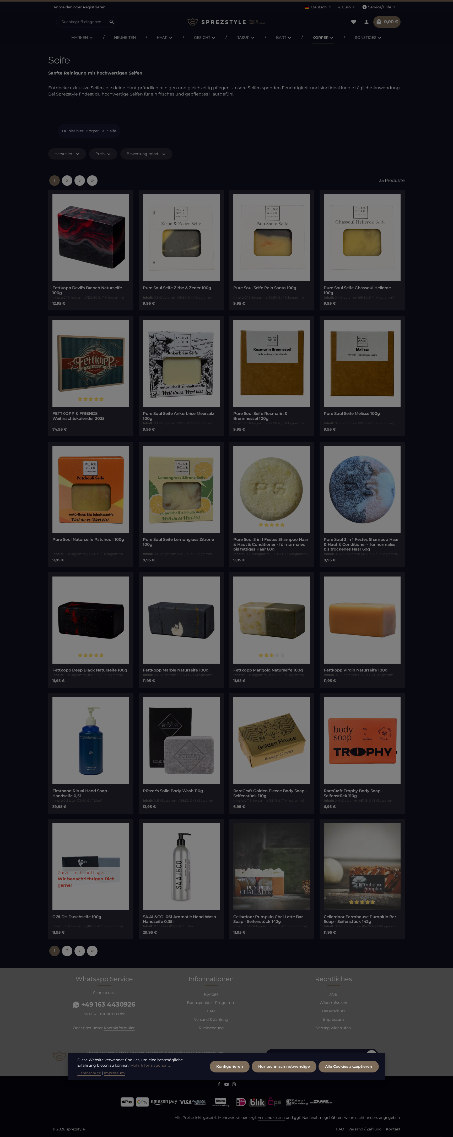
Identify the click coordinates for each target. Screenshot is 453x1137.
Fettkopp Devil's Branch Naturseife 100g (87, 290)
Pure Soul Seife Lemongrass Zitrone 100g (178, 542)
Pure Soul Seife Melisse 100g (352, 413)
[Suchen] (111, 22)
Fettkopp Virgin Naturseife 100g (355, 670)
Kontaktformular (119, 1027)
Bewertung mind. (143, 153)
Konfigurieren (229, 1066)
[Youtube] (227, 1085)
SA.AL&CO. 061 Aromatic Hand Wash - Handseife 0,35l (181, 919)
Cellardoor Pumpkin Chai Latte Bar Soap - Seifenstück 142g (268, 919)
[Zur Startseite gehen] (226, 22)
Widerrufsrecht (334, 1002)
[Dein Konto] (366, 22)
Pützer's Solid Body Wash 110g (173, 791)
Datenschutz (333, 1011)
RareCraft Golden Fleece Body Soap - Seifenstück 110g (270, 793)
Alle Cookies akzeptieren (348, 1066)
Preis (100, 153)
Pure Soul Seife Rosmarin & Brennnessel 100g (260, 416)
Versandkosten (271, 1117)
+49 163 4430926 (107, 1004)
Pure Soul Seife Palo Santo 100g (264, 287)
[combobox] (81, 22)
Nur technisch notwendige (284, 1066)
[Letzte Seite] (92, 180)
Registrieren (94, 7)
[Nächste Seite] (79, 180)
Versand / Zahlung (365, 1129)
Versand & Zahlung (211, 1019)
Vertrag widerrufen (333, 1027)
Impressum (333, 1019)
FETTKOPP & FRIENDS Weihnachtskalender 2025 (78, 416)
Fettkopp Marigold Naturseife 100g (268, 670)
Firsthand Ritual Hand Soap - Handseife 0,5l (81, 793)
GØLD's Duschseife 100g (76, 916)
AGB (333, 994)
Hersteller (63, 153)
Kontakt (211, 994)
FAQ (211, 1011)
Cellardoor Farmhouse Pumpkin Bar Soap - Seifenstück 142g (360, 919)
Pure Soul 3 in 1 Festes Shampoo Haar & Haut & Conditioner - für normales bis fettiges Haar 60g (270, 544)
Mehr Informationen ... (150, 1065)
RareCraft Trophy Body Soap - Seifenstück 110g (353, 793)
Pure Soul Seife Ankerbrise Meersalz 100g (178, 416)
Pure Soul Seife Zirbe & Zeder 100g (177, 287)
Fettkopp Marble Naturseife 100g (175, 670)
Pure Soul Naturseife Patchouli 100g (88, 539)
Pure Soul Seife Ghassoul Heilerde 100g (357, 290)
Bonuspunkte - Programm (211, 1002)
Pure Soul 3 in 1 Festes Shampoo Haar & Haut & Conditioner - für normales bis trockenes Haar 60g (361, 544)
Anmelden (62, 7)
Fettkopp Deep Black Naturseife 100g (89, 670)
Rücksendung (211, 1027)
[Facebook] (219, 1085)
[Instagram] (234, 1085)
